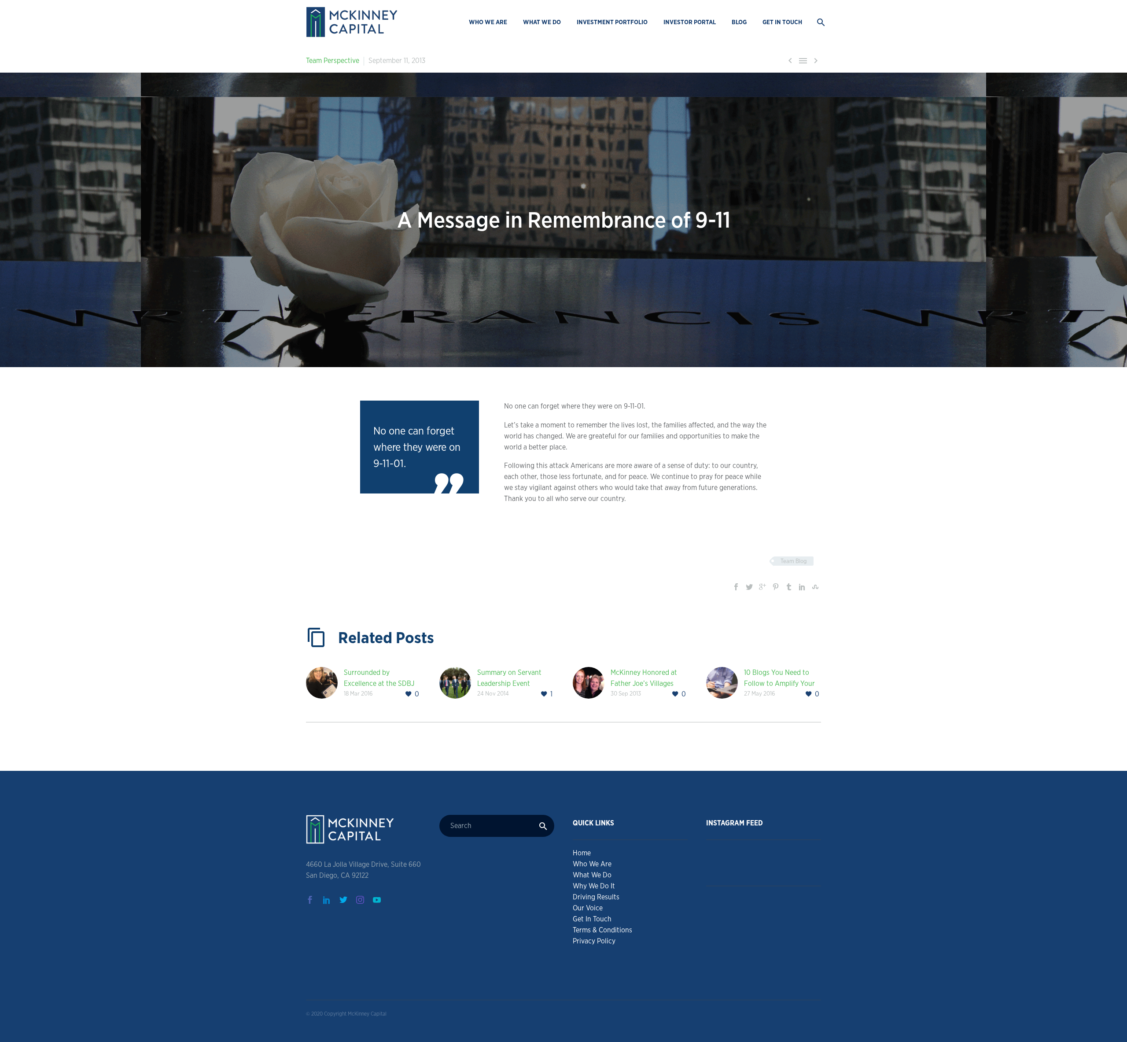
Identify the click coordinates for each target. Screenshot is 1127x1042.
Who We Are (592, 864)
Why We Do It (594, 886)
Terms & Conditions (602, 930)
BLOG (739, 22)
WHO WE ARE (488, 22)
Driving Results (596, 897)
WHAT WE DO (542, 22)
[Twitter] (749, 586)
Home (582, 853)
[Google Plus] (762, 586)
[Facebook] (736, 586)
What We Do (592, 875)
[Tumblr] (788, 586)
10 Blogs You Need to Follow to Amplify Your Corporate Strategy (779, 683)
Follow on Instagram (769, 870)
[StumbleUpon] (815, 586)
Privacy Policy (594, 941)
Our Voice (588, 908)
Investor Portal (689, 22)
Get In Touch (592, 919)
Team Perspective (332, 60)
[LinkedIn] (802, 586)
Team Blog (794, 561)
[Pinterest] (775, 586)
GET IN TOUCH (782, 22)
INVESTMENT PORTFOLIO (612, 22)
